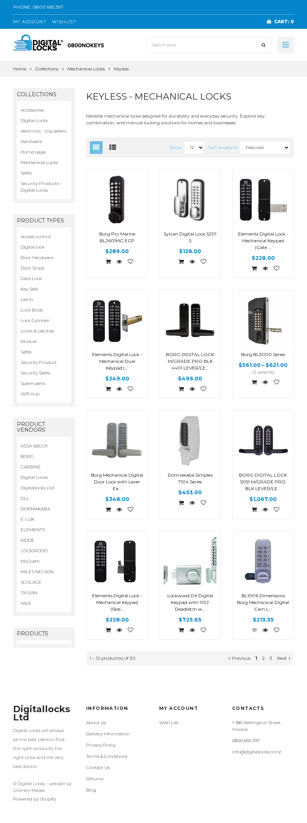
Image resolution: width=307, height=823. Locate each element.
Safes (26, 173)
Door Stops (32, 268)
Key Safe (29, 289)
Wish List (169, 722)
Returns (94, 778)
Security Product (39, 362)
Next (282, 658)
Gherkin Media (29, 790)
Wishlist (64, 21)
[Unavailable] (252, 630)
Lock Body (32, 310)
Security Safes (35, 373)
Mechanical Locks (86, 69)
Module (29, 341)
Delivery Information (108, 734)
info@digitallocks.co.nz (256, 751)
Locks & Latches (37, 331)
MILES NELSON (37, 571)
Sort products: (223, 147)
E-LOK (27, 519)
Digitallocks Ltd (37, 488)
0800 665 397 (48, 7)
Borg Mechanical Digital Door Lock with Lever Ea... (117, 481)
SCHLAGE (31, 582)
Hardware (31, 141)
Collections (46, 69)
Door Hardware (37, 257)
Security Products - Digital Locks (41, 186)
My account (29, 21)
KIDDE (27, 540)
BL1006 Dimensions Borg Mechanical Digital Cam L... (263, 602)
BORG (27, 456)
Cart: (284, 21)
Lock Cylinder (35, 320)
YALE (26, 603)
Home (19, 69)
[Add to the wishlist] (128, 262)
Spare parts (33, 383)
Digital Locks (34, 120)
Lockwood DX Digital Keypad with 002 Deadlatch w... (190, 602)
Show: (176, 147)
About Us (96, 722)
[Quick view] (117, 262)
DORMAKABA (35, 508)
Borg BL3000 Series (263, 354)
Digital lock (33, 247)
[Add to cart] (106, 261)
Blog (91, 790)
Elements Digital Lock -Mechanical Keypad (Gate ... (263, 240)
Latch (27, 299)
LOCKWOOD (34, 550)
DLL (25, 498)
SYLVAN (29, 592)
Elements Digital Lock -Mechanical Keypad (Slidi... (117, 602)
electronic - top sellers (43, 131)
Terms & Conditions (106, 756)
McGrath (30, 561)
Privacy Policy (101, 745)
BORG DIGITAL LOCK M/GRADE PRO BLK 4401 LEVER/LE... (190, 361)
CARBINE (31, 467)
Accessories (32, 110)
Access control (36, 236)
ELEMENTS (33, 529)
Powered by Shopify (34, 799)
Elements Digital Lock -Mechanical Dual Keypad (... (117, 361)
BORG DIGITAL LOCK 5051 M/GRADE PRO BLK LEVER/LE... (263, 481)
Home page (33, 152)
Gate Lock (31, 278)
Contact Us (98, 767)
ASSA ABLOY (34, 446)
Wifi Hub (30, 394)
